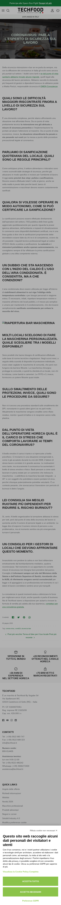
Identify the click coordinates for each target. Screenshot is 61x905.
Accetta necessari (30, 892)
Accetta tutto (30, 881)
